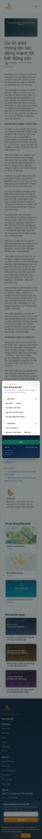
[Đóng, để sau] (36, 384)
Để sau (7, 453)
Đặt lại (7, 447)
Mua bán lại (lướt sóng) (14, 412)
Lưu (20, 442)
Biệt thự (27, 432)
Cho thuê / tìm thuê (13, 408)
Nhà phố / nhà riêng (13, 432)
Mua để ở (9, 403)
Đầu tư (18, 403)
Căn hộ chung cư (12, 428)
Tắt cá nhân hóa (31, 447)
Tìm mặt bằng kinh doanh (15, 417)
